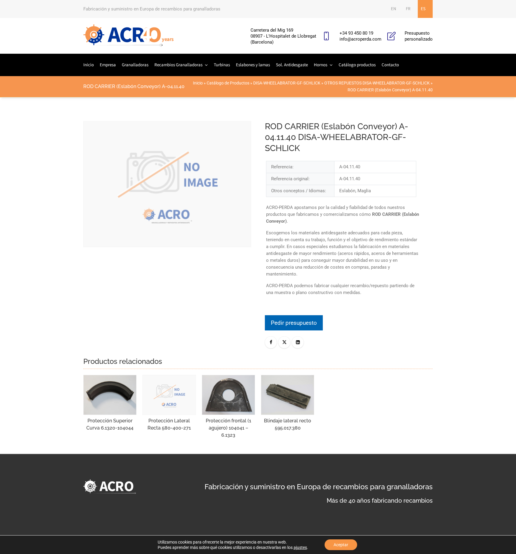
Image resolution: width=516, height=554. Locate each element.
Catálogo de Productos (228, 83)
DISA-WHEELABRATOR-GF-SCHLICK (286, 83)
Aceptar (341, 544)
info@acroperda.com (360, 39)
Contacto (390, 65)
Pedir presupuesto (294, 322)
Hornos (320, 65)
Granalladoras (135, 65)
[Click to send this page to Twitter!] (284, 342)
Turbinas (222, 65)
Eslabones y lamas (253, 65)
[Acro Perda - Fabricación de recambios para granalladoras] (128, 36)
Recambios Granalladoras (178, 65)
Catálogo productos (357, 65)
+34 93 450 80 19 (356, 33)
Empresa (108, 65)
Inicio (88, 65)
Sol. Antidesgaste (292, 65)
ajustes (300, 547)
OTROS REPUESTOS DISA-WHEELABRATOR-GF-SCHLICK (377, 83)
